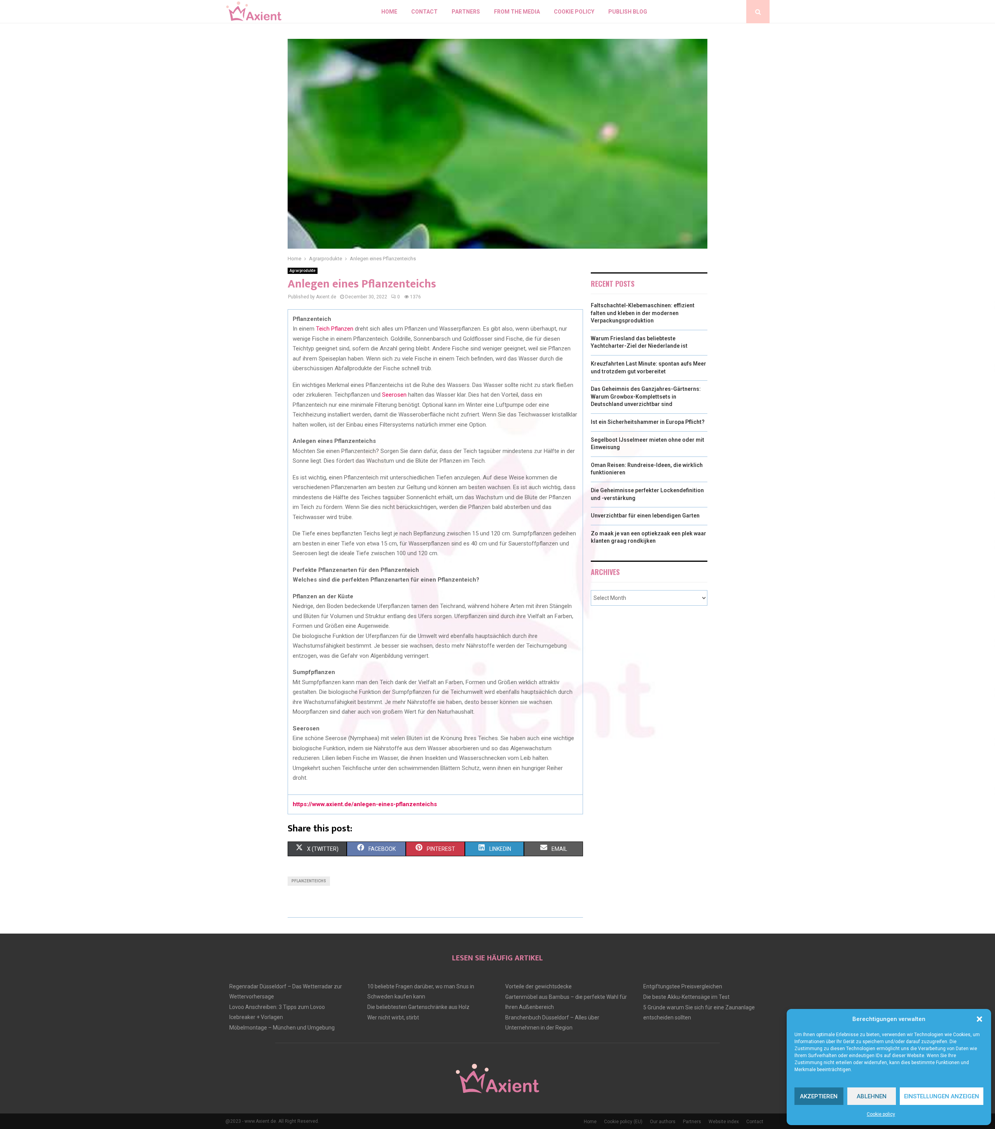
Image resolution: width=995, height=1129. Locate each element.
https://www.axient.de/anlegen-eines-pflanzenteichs (365, 804)
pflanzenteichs (309, 881)
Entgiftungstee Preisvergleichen (682, 986)
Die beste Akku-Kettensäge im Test (686, 997)
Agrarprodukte (303, 270)
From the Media (517, 12)
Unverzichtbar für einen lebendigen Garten (645, 515)
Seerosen (394, 394)
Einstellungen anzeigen (941, 1096)
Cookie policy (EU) (623, 1121)
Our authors (663, 1121)
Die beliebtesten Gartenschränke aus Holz (418, 1007)
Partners (466, 12)
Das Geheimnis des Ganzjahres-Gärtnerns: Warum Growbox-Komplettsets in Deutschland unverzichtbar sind (646, 396)
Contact (424, 12)
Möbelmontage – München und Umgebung (282, 1027)
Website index (724, 1121)
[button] (979, 1019)
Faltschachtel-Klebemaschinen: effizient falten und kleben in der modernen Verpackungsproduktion (643, 313)
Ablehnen (872, 1096)
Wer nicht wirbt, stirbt (393, 1017)
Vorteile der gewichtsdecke (538, 986)
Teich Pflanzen (334, 328)
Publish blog (627, 12)
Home (389, 12)
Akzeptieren (819, 1096)
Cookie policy (881, 1114)
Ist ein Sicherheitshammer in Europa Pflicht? (648, 422)
